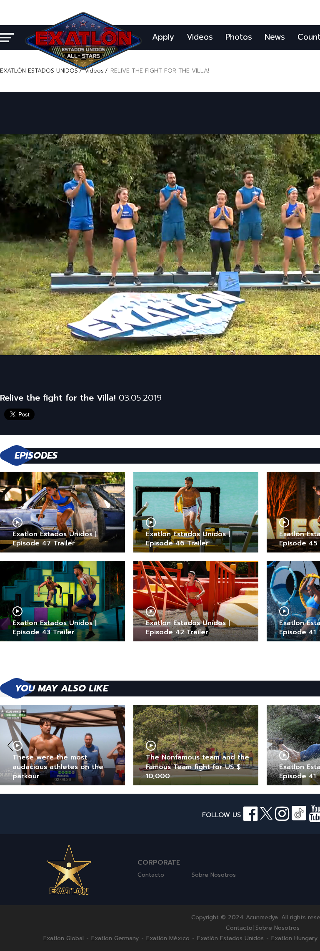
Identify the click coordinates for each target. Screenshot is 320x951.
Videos (200, 37)
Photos (238, 37)
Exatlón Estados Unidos (230, 938)
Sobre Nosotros (214, 874)
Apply (163, 37)
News (275, 37)
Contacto (151, 874)
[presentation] (10, 745)
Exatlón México (168, 938)
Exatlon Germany (115, 938)
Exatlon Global (63, 938)
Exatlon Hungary (294, 938)
